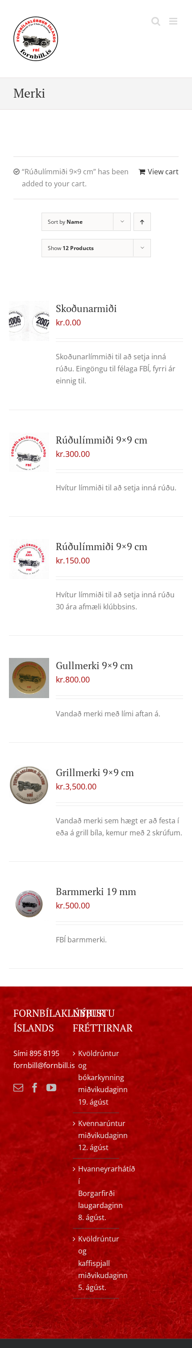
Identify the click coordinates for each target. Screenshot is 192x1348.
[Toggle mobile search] (155, 21)
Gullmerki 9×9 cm (94, 665)
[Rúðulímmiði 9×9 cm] (29, 452)
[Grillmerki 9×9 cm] (29, 785)
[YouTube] (51, 1088)
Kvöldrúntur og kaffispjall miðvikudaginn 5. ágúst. (96, 1263)
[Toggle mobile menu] (174, 21)
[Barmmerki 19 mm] (29, 904)
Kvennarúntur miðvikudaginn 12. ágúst (96, 1135)
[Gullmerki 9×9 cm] (29, 678)
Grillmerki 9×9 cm (95, 772)
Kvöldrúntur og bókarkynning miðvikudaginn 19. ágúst (96, 1077)
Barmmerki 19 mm (96, 891)
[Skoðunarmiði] (29, 321)
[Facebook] (35, 1088)
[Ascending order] (142, 222)
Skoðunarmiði (86, 308)
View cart (163, 172)
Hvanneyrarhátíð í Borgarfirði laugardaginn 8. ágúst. (96, 1193)
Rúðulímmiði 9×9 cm (101, 439)
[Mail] (18, 1088)
